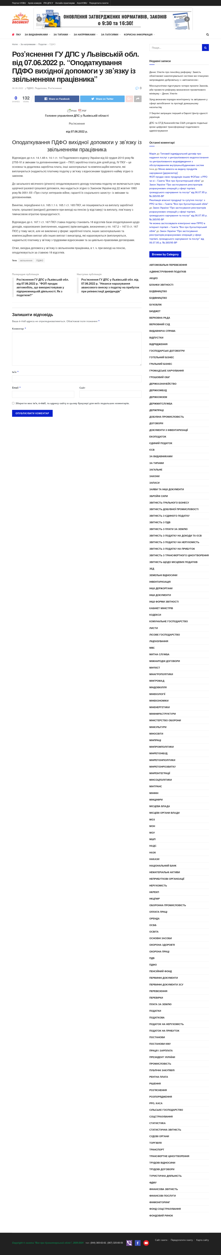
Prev (39, 19)
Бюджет (155, 311)
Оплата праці (158, 911)
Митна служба (159, 654)
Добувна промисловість (166, 416)
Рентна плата (158, 1076)
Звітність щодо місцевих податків (173, 562)
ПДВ (152, 958)
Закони (154, 476)
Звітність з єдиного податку (169, 515)
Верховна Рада (159, 317)
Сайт (82, 387)
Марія (152, 153)
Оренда (154, 918)
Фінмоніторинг (159, 1202)
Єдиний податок (160, 443)
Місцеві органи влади (164, 812)
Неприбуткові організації (166, 878)
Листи (153, 628)
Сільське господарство (166, 1109)
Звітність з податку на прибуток (172, 548)
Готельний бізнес (161, 357)
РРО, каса (155, 1103)
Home (15, 44)
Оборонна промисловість (167, 905)
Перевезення (158, 991)
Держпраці (156, 410)
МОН (152, 826)
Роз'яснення (55, 88)
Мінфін (153, 793)
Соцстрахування (161, 1116)
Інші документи (160, 595)
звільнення (26, 260)
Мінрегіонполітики (162, 760)
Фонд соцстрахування (165, 1208)
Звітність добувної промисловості (174, 509)
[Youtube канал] (146, 1242)
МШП (152, 839)
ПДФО (52, 44)
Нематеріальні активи (164, 872)
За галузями (109, 34)
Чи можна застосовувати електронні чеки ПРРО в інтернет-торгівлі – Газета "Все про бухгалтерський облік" (178, 227)
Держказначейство (162, 383)
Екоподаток (157, 436)
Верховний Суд (159, 324)
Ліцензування (158, 641)
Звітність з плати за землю (168, 529)
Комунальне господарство (168, 621)
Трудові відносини (162, 1162)
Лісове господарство (164, 634)
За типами (61, 34)
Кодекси (155, 614)
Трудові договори (161, 1169)
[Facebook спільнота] (138, 1242)
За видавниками (36, 34)
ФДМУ (153, 1182)
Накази (154, 859)
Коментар (19, 328)
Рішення (155, 1083)
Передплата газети (98, 2)
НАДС (152, 845)
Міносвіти (156, 733)
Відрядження (158, 344)
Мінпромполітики (161, 746)
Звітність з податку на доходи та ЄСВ (175, 535)
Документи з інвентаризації (168, 430)
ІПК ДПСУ (48, 2)
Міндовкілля (158, 687)
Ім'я (15, 372)
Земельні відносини (163, 575)
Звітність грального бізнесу (169, 502)
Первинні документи (163, 977)
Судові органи (159, 1136)
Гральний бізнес (160, 363)
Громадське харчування (166, 370)
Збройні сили (158, 496)
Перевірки (156, 997)
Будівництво (158, 291)
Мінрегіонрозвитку (162, 766)
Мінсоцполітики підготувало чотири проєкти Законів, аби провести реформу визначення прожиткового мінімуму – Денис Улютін (178, 89)
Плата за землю (160, 1004)
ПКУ (18, 34)
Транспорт (156, 1149)
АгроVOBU (82, 2)
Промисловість (160, 1063)
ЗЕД (151, 568)
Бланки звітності (161, 284)
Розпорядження (160, 1096)
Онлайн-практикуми (65, 2)
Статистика (157, 1123)
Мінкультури (157, 727)
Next (187, 19)
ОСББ (152, 925)
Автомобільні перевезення (168, 264)
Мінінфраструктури (162, 713)
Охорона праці (159, 951)
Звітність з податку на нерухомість (174, 542)
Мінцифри (156, 799)
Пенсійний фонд (160, 971)
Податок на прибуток (164, 1030)
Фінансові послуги (162, 1195)
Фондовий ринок (161, 1215)
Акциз (153, 278)
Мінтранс (155, 786)
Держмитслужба (160, 403)
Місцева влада (159, 806)
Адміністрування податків (167, 271)
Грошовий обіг (159, 377)
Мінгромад (156, 680)
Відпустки (156, 337)
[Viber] (129, 1242)
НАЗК (152, 852)
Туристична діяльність (165, 1175)
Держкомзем (158, 397)
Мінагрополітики (161, 674)
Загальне (155, 469)
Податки (42, 44)
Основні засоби (160, 938)
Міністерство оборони (165, 720)
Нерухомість (158, 885)
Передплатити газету (182, 1240)
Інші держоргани (160, 588)
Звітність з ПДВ (159, 522)
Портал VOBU (19, 2)
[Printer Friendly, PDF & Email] (77, 110)
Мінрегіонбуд (158, 753)
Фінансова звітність (163, 1189)
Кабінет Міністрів (161, 608)
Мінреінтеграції (159, 773)
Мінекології (157, 694)
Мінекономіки (159, 700)
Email (16, 387)
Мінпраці (155, 740)
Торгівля (155, 1142)
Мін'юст (154, 667)
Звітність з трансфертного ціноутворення (179, 555)
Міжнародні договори (164, 661)
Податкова (41, 88)
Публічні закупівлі (162, 1070)
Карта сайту (202, 1240)
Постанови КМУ (160, 1043)
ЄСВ (152, 449)
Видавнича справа (162, 330)
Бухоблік (155, 304)
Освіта (153, 931)
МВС (152, 647)
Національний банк (162, 865)
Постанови (157, 1037)
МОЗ (152, 819)
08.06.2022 (17, 88)
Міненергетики (159, 707)
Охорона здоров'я (162, 944)
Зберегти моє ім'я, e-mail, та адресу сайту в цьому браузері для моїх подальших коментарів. (72, 403)
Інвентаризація (160, 581)
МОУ (152, 832)
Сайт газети (161, 1240)
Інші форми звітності (164, 601)
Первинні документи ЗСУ (166, 984)
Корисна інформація (138, 34)
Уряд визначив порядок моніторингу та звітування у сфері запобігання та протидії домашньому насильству (178, 103)
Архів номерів (34, 2)
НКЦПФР (154, 898)
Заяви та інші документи (166, 489)
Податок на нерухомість (166, 1024)
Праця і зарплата (161, 1050)
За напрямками (84, 34)
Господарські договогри (167, 350)
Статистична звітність (165, 1129)
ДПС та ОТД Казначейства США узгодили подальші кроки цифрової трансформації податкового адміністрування (178, 126)
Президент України (162, 1057)
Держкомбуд (158, 390)
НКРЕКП (154, 892)
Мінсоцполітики (160, 779)
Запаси (154, 482)
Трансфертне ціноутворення (169, 1156)
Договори (156, 423)
